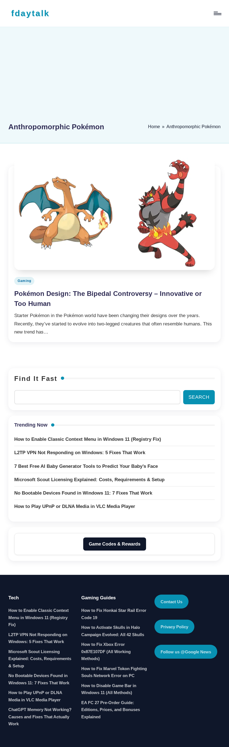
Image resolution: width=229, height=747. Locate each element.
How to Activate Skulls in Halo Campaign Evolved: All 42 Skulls (112, 631)
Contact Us (171, 601)
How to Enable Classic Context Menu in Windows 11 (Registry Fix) (38, 617)
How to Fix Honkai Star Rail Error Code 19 (113, 614)
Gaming (24, 281)
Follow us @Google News (186, 651)
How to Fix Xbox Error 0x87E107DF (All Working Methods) (106, 651)
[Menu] (217, 13)
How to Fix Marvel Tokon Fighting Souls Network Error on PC (114, 672)
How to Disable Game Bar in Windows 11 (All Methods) (108, 689)
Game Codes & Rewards (114, 544)
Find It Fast (35, 378)
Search (199, 397)
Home (154, 126)
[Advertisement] (114, 77)
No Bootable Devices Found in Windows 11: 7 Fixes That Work (38, 679)
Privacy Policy (174, 626)
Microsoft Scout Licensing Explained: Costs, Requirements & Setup (39, 658)
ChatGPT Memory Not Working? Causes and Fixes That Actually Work (39, 716)
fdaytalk (30, 13)
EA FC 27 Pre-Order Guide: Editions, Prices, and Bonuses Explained (110, 709)
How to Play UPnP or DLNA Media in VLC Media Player (35, 696)
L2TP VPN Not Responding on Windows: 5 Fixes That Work (37, 638)
